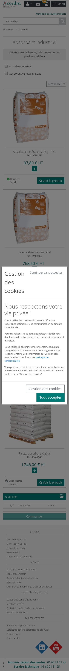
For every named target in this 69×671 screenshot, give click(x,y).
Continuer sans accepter (46, 273)
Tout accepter (50, 397)
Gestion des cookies (45, 388)
